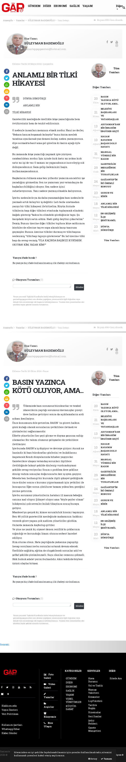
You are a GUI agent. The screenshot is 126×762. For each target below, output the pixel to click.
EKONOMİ (60, 6)
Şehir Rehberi (92, 722)
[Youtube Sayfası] (20, 687)
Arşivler (49, 706)
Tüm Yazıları (111, 240)
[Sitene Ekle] (9, 693)
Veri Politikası (10, 713)
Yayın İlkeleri (10, 709)
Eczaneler (94, 696)
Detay (93, 758)
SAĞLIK (75, 6)
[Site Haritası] (3, 693)
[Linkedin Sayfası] (26, 687)
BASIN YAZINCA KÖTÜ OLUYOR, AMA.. (110, 100)
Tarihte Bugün (92, 707)
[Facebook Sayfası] (3, 687)
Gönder (79, 287)
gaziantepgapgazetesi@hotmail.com (45, 49)
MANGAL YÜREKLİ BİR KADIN (108, 156)
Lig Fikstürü (95, 701)
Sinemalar (94, 712)
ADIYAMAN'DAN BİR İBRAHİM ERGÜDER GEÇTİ (110, 128)
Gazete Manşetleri (94, 729)
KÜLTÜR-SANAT (71, 708)
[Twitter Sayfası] (8, 687)
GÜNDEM (34, 6)
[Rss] (32, 687)
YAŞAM (87, 6)
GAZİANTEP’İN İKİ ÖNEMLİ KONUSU (109, 183)
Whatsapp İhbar (11, 729)
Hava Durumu (92, 680)
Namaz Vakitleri (93, 691)
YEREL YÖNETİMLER (73, 700)
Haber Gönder (9, 733)
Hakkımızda (9, 705)
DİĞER (47, 6)
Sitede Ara (116, 678)
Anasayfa (8, 20)
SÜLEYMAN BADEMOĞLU (41, 20)
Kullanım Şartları (12, 724)
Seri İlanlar (95, 716)
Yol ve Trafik (95, 685)
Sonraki (4, 644)
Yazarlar (20, 20)
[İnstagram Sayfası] (14, 687)
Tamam (107, 758)
